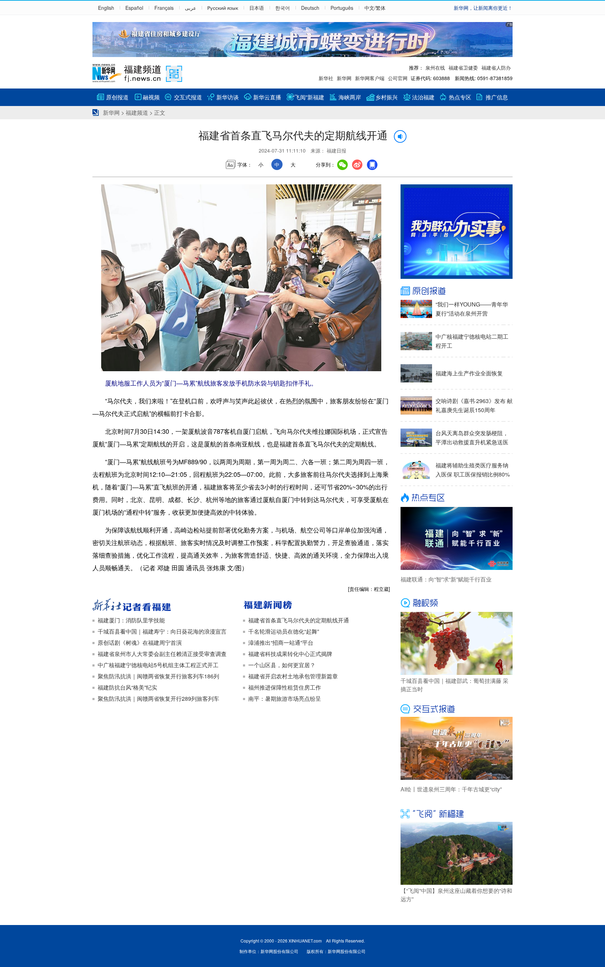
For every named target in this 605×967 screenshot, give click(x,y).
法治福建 (423, 97)
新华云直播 (267, 97)
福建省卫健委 (463, 67)
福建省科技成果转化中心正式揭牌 (290, 654)
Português (342, 7)
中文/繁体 (374, 7)
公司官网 (398, 78)
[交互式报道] (457, 708)
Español (134, 7)
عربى (190, 7)
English (106, 7)
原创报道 (117, 97)
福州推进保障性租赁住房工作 (284, 687)
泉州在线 (435, 67)
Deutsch (310, 7)
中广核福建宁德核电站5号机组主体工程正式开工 (158, 665)
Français (164, 7)
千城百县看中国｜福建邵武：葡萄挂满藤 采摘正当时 (454, 685)
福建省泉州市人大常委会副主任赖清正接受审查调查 (162, 654)
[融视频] (457, 603)
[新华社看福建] (165, 606)
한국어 (282, 7)
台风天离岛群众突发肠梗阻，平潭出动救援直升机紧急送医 (472, 437)
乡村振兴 (386, 97)
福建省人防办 (496, 67)
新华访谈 (227, 97)
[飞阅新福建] (457, 813)
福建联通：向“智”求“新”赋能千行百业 (446, 579)
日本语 (256, 7)
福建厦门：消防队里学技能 (131, 620)
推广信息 (497, 97)
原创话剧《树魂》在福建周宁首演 (140, 642)
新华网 (344, 78)
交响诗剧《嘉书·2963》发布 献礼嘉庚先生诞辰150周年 (474, 405)
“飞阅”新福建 (308, 97)
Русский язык (222, 7)
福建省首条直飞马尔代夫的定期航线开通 (298, 620)
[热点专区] (457, 498)
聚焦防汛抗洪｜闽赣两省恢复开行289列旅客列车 (158, 698)
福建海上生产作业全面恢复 (469, 373)
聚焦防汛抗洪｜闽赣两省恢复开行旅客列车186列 (158, 676)
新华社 (326, 78)
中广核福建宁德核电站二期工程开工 (472, 341)
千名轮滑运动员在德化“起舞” (283, 631)
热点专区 (460, 97)
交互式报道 (188, 97)
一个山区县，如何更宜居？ (281, 665)
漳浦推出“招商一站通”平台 (280, 642)
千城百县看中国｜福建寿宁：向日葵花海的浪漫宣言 (162, 631)
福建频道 (137, 112)
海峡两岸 (350, 97)
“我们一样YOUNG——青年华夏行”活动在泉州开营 (472, 308)
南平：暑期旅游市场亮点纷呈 (284, 698)
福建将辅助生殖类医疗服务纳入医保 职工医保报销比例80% (473, 469)
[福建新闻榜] (316, 606)
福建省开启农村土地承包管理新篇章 (293, 676)
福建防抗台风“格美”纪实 (127, 687)
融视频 (151, 97)
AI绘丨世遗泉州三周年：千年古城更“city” (451, 789)
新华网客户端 (369, 78)
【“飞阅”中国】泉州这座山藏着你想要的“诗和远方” (456, 895)
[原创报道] (457, 291)
